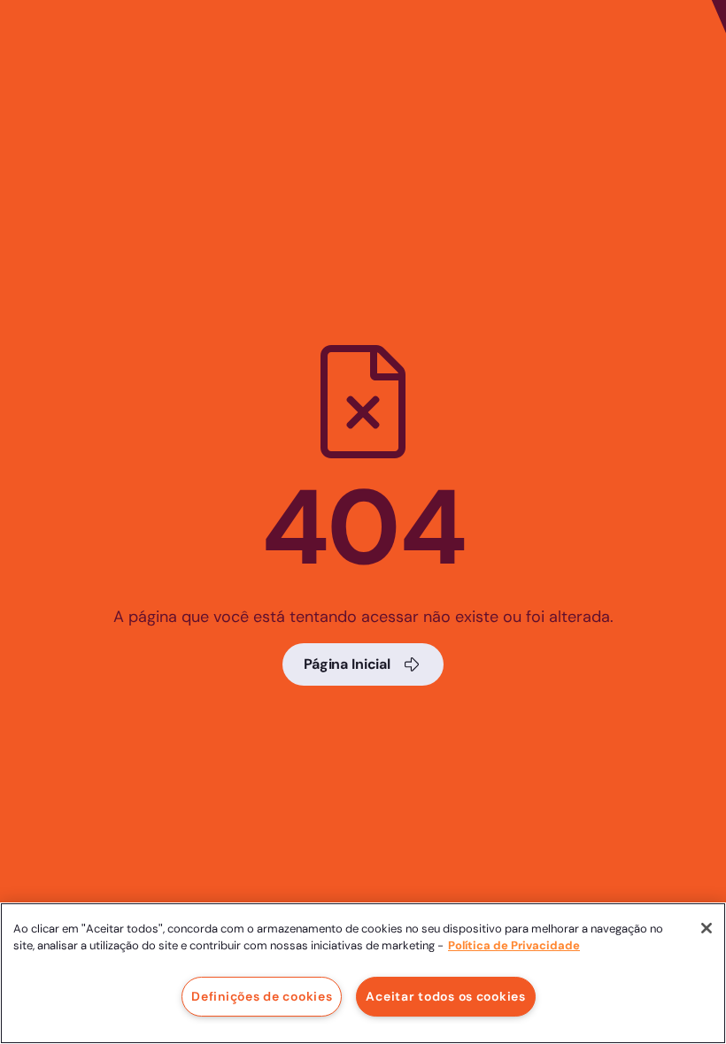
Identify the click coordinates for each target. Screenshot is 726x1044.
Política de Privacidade (514, 945)
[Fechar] (706, 928)
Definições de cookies (261, 996)
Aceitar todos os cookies (445, 996)
